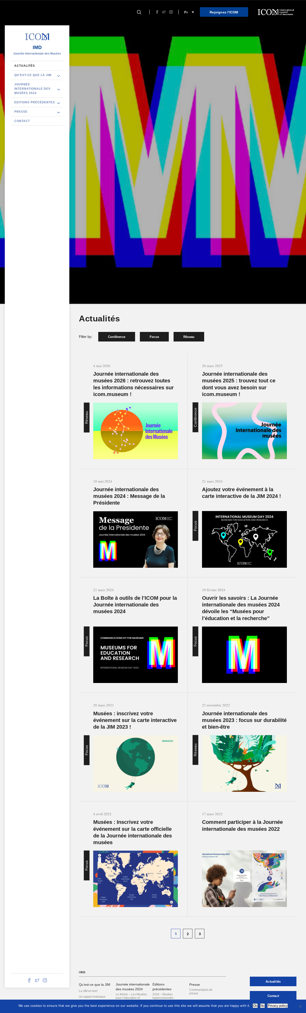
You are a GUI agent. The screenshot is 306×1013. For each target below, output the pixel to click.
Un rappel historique (92, 996)
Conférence (116, 337)
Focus (154, 337)
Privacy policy (277, 1005)
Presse (20, 111)
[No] (300, 1006)
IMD (37, 47)
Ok (255, 1005)
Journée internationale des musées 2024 (32, 89)
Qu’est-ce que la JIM (32, 75)
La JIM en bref (88, 991)
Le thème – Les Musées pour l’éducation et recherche (131, 998)
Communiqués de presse (201, 991)
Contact (22, 121)
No (262, 1005)
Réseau (188, 337)
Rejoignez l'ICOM (224, 12)
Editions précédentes (34, 102)
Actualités (24, 65)
